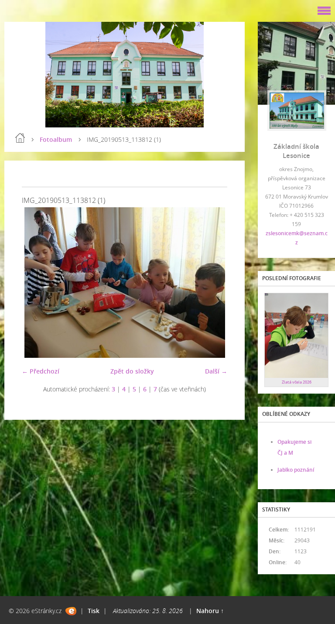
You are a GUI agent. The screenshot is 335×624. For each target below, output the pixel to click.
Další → (216, 371)
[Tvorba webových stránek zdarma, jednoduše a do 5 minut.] (70, 611)
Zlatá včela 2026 (296, 382)
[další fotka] (213, 282)
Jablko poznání (295, 469)
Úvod (20, 138)
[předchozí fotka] (36, 282)
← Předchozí (40, 371)
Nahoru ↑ (210, 611)
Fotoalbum (56, 139)
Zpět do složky (132, 371)
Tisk (93, 611)
